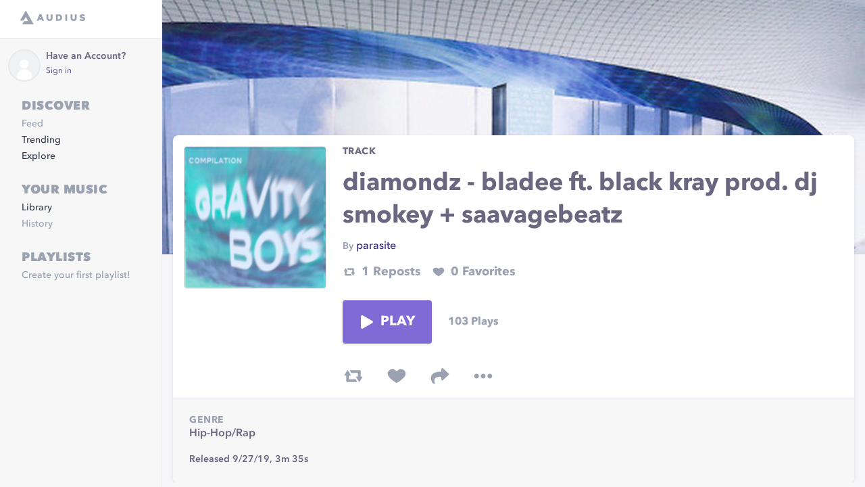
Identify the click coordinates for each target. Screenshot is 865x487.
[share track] (440, 376)
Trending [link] (41, 140)
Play (398, 322)
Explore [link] (38, 156)
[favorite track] (396, 376)
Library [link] (37, 207)
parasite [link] (376, 246)
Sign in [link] (59, 71)
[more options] (483, 376)
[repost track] (353, 376)
